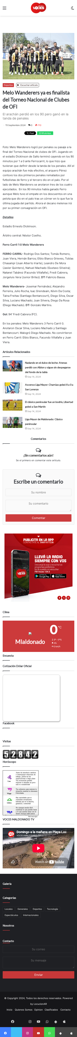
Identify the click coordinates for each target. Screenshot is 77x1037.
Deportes (8, 85)
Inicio (9, 1009)
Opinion (38, 1009)
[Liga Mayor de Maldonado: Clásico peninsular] (12, 423)
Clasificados (51, 1009)
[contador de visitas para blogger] (20, 757)
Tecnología (52, 909)
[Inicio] (38, 8)
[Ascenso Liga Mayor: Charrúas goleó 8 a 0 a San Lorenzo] (12, 387)
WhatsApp (46, 133)
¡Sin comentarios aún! (38, 455)
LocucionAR (40, 1003)
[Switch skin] (72, 9)
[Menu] (4, 9)
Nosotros (8, 925)
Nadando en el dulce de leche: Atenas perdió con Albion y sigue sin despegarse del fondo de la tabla (48, 367)
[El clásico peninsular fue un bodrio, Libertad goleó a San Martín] (12, 405)
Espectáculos (11, 915)
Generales (23, 909)
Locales (9, 909)
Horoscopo (32, 816)
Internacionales (30, 915)
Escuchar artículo (29, 85)
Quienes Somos (23, 1009)
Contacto (8, 941)
